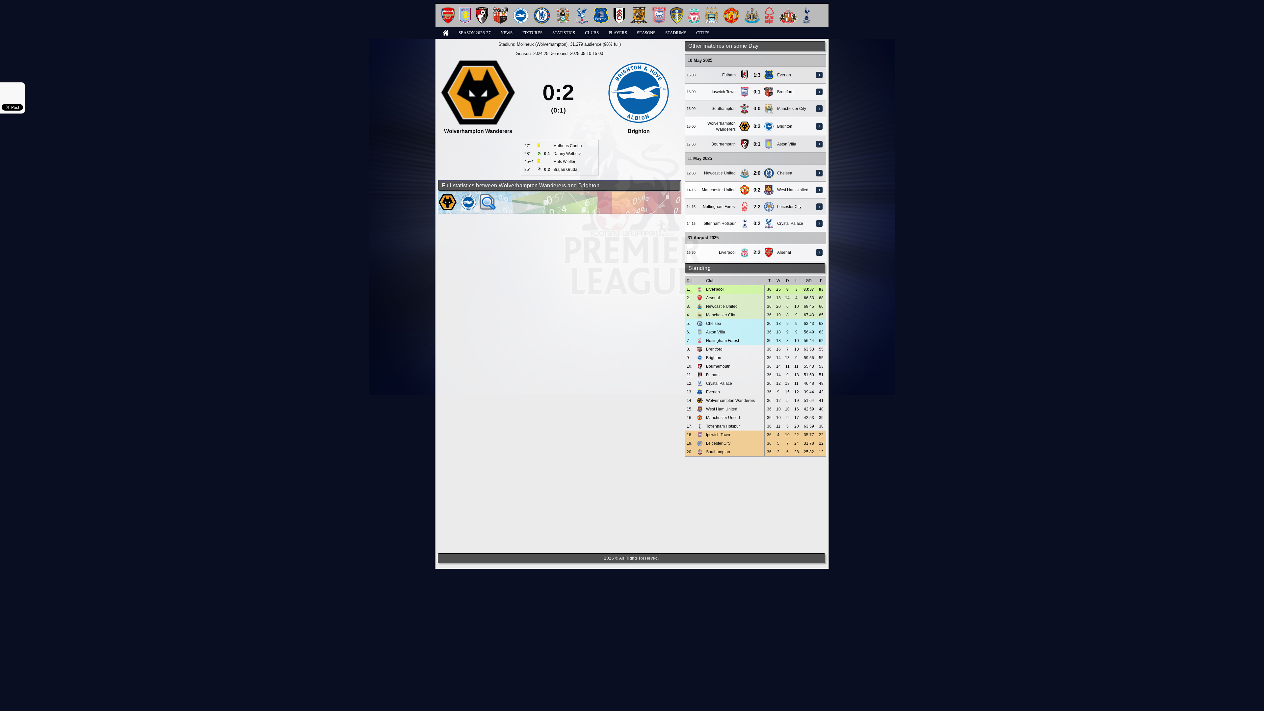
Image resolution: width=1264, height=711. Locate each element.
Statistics (563, 32)
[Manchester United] (731, 9)
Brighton (784, 126)
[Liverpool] (694, 9)
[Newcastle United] (752, 9)
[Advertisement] (755, 505)
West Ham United (792, 190)
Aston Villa (786, 144)
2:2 (756, 206)
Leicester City (789, 206)
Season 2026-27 (475, 32)
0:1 (756, 91)
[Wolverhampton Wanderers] (744, 123)
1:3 (756, 75)
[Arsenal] (448, 9)
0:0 (756, 108)
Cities (702, 32)
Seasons (646, 32)
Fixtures (532, 32)
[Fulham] (619, 9)
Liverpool (727, 252)
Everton (784, 75)
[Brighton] (521, 9)
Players (618, 32)
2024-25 (540, 53)
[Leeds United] (676, 9)
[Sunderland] (788, 9)
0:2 (756, 126)
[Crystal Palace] (582, 9)
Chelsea (784, 173)
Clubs (592, 32)
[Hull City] (639, 9)
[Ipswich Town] (659, 9)
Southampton (724, 108)
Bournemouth (723, 144)
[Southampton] (744, 106)
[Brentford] (500, 9)
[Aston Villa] (465, 9)
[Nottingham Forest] (769, 9)
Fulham (729, 75)
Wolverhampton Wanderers (730, 400)
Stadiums (675, 32)
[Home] (446, 32)
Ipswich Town (724, 92)
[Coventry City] (563, 9)
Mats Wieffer (564, 161)
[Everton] (601, 9)
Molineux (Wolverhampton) (542, 44)
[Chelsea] (542, 9)
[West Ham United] (769, 187)
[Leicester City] (769, 204)
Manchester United (719, 190)
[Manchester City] (712, 9)
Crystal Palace (790, 223)
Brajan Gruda (565, 169)
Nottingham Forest (719, 206)
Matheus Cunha (567, 146)
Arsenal (784, 252)
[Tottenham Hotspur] (807, 9)
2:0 (756, 173)
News (507, 32)
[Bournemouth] (482, 9)
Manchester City (791, 108)
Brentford (785, 92)
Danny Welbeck (567, 153)
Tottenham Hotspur (719, 223)
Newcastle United (720, 173)
